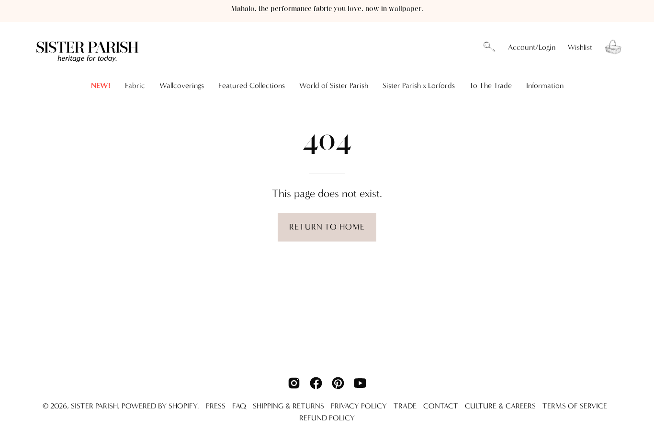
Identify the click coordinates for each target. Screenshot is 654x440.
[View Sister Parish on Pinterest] (338, 383)
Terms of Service (574, 405)
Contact (440, 405)
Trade (405, 405)
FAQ (239, 405)
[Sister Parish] (88, 47)
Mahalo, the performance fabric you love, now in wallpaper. (327, 8)
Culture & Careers (500, 405)
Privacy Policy (359, 405)
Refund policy (327, 417)
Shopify (183, 405)
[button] (489, 47)
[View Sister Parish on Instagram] (294, 383)
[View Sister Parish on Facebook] (316, 383)
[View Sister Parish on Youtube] (360, 383)
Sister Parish (94, 405)
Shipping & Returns (288, 405)
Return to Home (326, 227)
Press (216, 405)
